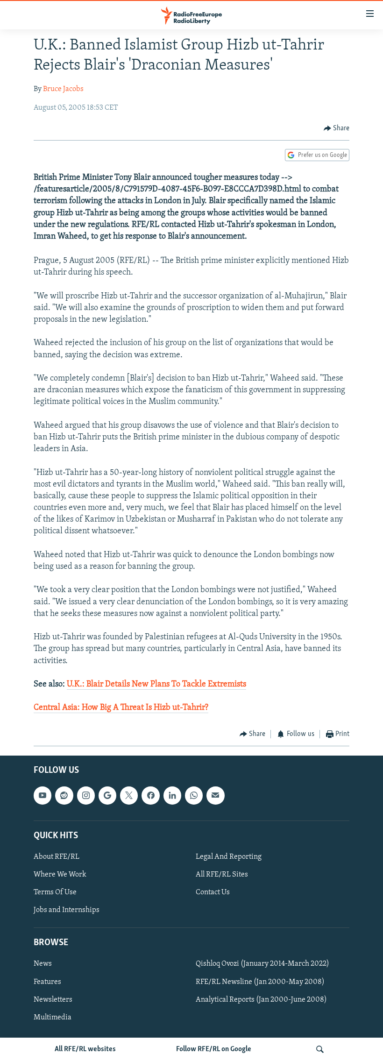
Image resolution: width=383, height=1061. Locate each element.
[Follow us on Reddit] (64, 795)
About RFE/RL (56, 857)
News (43, 964)
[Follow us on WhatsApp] (194, 795)
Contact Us (213, 892)
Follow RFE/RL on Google (213, 1049)
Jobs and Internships (66, 910)
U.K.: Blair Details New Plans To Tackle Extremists (156, 684)
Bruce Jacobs (63, 89)
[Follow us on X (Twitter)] (129, 795)
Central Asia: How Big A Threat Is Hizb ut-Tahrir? (121, 708)
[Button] (337, 128)
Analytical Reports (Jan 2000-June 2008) (261, 1000)
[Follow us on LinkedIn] (172, 795)
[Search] (320, 1049)
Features (47, 982)
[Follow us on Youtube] (42, 795)
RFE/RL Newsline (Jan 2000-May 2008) (260, 982)
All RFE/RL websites (85, 1049)
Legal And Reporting (229, 857)
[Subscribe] (215, 795)
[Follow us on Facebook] (150, 795)
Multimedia (52, 1017)
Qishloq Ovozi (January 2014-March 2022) (262, 964)
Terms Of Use (55, 892)
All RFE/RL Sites (222, 874)
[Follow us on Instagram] (86, 795)
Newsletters (53, 1000)
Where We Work (60, 874)
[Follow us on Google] (107, 795)
